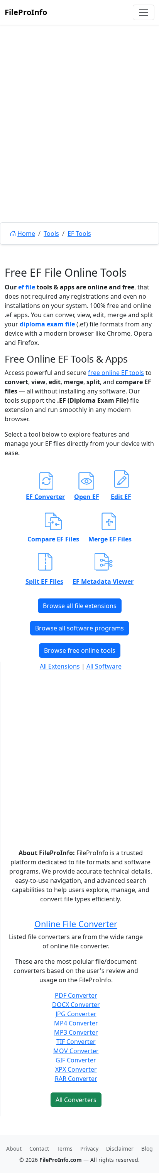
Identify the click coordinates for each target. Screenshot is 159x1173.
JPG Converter (76, 1014)
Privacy (89, 1148)
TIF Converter (76, 1041)
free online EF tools (116, 372)
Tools (51, 233)
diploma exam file (47, 324)
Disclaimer (120, 1148)
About (14, 1148)
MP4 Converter (76, 1023)
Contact (39, 1148)
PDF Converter (76, 995)
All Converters (76, 1100)
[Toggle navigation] (143, 12)
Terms (65, 1148)
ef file (26, 287)
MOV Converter (76, 1051)
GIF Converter (76, 1060)
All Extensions (60, 666)
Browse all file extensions (80, 606)
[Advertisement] (79, 141)
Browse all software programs (79, 628)
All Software (104, 666)
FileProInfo (26, 12)
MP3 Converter (76, 1032)
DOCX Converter (76, 1004)
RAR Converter (76, 1078)
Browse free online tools (79, 650)
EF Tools (79, 233)
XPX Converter (76, 1069)
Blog (147, 1148)
